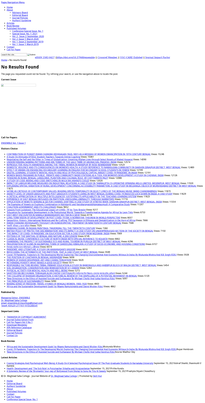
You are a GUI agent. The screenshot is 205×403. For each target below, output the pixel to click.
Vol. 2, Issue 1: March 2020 (25, 39)
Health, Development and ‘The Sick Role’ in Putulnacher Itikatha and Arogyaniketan (48, 368)
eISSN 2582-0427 (45, 57)
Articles (10, 23)
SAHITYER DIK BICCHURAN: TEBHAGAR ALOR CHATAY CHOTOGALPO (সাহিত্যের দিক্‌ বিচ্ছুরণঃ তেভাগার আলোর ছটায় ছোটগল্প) (61, 273)
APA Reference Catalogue (19, 327)
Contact (10, 47)
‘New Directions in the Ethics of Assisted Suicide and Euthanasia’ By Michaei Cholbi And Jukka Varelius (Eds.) (61, 278)
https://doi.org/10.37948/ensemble (76, 57)
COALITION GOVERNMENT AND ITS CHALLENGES (31, 207)
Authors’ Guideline (21, 20)
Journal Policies (20, 18)
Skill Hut (97, 376)
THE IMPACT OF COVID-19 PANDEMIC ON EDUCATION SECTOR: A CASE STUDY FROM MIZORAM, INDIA (58, 233)
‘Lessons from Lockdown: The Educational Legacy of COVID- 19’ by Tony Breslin (46, 209)
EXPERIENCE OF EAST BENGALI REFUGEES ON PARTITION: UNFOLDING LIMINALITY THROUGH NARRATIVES (60, 199)
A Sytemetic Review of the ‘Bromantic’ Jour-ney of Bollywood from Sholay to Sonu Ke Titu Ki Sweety (56, 371)
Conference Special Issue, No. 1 (27, 31)
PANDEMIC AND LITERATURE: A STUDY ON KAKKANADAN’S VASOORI (41, 249)
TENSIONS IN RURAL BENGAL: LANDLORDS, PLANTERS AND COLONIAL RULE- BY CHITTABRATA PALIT (57, 178)
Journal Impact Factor (157, 57)
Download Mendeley (17, 325)
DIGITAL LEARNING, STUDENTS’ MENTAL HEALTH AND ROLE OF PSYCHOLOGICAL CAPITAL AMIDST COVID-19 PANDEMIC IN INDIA (72, 172)
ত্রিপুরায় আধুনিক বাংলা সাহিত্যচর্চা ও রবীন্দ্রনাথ (23, 247)
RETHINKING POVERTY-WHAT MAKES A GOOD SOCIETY (34, 262)
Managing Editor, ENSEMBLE (15, 297)
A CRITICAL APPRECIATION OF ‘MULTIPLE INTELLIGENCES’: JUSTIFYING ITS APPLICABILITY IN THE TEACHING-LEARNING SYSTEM (71, 196)
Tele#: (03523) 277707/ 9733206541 (19, 305)
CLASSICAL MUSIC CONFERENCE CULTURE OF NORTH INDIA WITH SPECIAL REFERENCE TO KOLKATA (57, 239)
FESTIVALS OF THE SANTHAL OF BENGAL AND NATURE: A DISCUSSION (42, 236)
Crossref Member (108, 57)
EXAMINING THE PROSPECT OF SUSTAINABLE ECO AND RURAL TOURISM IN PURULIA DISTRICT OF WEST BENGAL (64, 241)
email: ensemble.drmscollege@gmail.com (21, 303)
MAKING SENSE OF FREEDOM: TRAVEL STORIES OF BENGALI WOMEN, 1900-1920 (47, 284)
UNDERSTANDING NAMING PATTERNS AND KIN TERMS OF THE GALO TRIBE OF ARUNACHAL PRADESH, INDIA (62, 162)
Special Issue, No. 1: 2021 (24, 33)
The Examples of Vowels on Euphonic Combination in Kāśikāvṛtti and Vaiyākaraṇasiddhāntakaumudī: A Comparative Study (68, 204)
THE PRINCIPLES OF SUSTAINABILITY (25, 281)
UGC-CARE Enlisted (131, 57)
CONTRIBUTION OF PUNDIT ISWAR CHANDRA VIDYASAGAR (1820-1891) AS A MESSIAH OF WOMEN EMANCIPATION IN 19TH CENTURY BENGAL (79, 154)
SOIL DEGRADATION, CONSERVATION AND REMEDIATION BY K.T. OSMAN (43, 268)
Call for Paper (14, 49)
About (10, 10)
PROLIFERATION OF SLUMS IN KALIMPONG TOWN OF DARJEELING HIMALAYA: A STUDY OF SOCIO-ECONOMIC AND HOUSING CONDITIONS (76, 244)
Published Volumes (16, 28)
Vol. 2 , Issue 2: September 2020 (28, 36)
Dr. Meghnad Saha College (14, 300)
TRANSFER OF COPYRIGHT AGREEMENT (26, 317)
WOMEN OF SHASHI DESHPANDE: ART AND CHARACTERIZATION (39, 260)
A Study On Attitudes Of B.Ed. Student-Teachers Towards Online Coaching (43, 157)
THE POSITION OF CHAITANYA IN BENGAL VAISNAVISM (34, 257)
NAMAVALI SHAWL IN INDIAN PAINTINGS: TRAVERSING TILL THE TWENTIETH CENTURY (51, 228)
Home (10, 7)
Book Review (13, 26)
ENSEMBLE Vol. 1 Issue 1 (13, 143)
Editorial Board (20, 15)
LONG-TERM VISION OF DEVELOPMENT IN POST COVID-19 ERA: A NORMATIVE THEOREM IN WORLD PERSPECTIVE (63, 217)
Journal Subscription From (20, 319)
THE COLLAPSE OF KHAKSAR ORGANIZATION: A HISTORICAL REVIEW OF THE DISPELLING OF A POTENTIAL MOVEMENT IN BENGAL (72, 276)
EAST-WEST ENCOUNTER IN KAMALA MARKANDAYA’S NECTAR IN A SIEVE (43, 215)
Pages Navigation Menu (13, 2)
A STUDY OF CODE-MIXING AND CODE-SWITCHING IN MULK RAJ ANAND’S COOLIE (48, 180)
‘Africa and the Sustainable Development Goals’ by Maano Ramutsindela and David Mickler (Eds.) (55, 286)
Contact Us (12, 335)
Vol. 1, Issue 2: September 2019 (27, 41)
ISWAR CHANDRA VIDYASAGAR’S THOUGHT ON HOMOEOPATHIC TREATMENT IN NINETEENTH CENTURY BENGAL (64, 223)
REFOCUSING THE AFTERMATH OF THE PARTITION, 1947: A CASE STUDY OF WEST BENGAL (52, 252)
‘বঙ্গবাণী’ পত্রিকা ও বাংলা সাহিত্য (18, 225)
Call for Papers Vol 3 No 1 (19, 322)
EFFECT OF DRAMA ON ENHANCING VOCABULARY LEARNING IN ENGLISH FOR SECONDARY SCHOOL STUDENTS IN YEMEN (68, 170)
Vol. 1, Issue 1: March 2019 (25, 44)
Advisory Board (20, 12)
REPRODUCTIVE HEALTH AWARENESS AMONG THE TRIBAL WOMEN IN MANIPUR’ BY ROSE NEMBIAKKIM (59, 164)
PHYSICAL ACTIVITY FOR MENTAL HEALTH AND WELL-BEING (37, 270)
